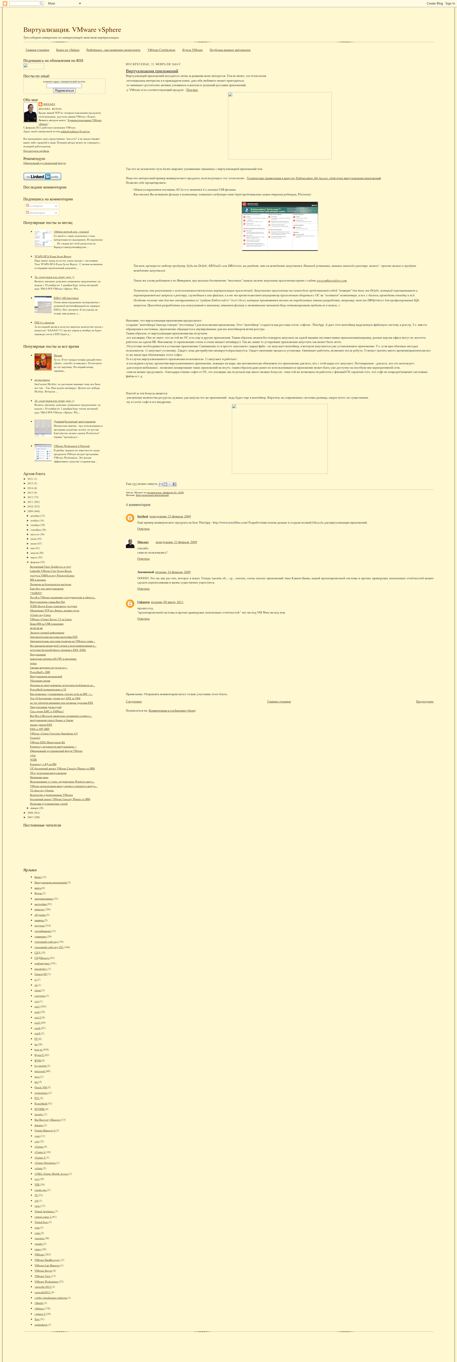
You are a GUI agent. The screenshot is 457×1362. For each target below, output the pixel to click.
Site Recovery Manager (48, 1119)
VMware (40, 1254)
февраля (35, 562)
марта (34, 557)
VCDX (33, 759)
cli (36, 985)
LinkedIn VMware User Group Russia (51, 571)
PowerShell (41, 1103)
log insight (41, 1065)
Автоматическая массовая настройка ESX (54, 637)
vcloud (39, 1168)
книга (38, 888)
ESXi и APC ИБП (40, 729)
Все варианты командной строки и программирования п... (63, 645)
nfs (37, 1082)
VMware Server (44, 1270)
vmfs (38, 1233)
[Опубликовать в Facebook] (174, 484)
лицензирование (44, 898)
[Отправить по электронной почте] (161, 484)
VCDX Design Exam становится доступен (53, 606)
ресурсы (40, 925)
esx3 (37, 1006)
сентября (35, 529)
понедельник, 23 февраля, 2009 (170, 516)
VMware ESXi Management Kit (47, 742)
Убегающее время (40, 680)
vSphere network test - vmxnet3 (71, 231)
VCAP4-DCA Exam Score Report (53, 256)
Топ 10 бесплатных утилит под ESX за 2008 (55, 698)
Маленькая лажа (39, 777)
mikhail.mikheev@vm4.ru (75, 131)
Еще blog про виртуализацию (47, 588)
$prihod (142, 516)
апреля (34, 553)
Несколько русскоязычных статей (49, 803)
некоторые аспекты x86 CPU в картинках (53, 658)
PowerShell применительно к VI (48, 689)
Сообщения (36, 206)
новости (40, 909)
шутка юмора (42, 379)
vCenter (39, 1146)
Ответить (143, 528)
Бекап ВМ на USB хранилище (47, 623)
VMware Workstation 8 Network (72, 446)
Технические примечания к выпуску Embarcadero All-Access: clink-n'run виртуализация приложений (314, 178)
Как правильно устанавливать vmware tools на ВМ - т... (61, 694)
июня (33, 543)
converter (40, 995)
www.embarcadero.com (332, 280)
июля (33, 538)
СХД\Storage (42, 958)
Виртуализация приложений (46, 676)
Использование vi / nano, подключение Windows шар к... (62, 781)
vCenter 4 (40, 1152)
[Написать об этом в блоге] (165, 484)
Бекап (38, 877)
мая (32, 548)
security (39, 1114)
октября (35, 525)
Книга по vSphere (67, 50)
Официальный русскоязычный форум (44, 163)
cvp (37, 1001)
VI (36, 1195)
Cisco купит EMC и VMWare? (47, 711)
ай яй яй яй (36, 628)
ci (36, 979)
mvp (37, 1076)
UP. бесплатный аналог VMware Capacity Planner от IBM (62, 768)
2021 (30, 478)
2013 (30, 492)
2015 (30, 483)
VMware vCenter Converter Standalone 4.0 (54, 733)
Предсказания (38, 654)
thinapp (39, 1125)
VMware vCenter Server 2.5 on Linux (51, 619)
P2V (37, 1098)
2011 (30, 502)
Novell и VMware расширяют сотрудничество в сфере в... (63, 597)
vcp (37, 1179)
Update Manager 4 (45, 1130)
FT (36, 1038)
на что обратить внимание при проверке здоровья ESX (61, 702)
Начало (58, 355)
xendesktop (41, 1324)
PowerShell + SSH (40, 672)
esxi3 (38, 1022)
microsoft (40, 1071)
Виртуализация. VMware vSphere (72, 29)
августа (35, 534)
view (37, 1206)
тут (134, 483)
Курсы (38, 893)
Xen (37, 1319)
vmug (38, 1249)
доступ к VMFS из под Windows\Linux (52, 575)
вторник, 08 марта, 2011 (167, 602)
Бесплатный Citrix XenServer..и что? (50, 566)
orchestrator (41, 1093)
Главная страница (37, 50)
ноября (34, 520)
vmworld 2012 (43, 1286)
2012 (30, 497)
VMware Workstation (47, 1281)
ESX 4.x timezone (45, 322)
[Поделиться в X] (170, 484)
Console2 (35, 737)
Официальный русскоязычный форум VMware (56, 751)
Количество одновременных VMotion (51, 795)
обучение (40, 914)
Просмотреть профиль (36, 151)
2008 (30, 812)
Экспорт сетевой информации (47, 632)
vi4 (37, 1200)
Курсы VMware (192, 50)
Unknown (143, 601)
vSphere (39, 1308)
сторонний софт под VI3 (49, 947)
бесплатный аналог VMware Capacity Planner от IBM (60, 799)
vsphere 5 (40, 1314)
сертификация (43, 931)
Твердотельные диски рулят (46, 707)
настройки (41, 904)
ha (36, 1044)
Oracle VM (41, 1087)
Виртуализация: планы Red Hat (47, 602)
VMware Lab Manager (47, 1265)
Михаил (49, 104)
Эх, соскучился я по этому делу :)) (54, 277)
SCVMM (40, 1109)
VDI (37, 1184)
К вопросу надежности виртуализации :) (53, 746)
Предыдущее (425, 701)
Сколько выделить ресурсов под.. (49, 667)
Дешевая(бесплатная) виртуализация (74, 421)
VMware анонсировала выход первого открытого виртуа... (63, 786)
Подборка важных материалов (230, 50)
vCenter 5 (40, 1157)
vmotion (40, 1238)
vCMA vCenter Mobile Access (52, 1173)
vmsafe (39, 1243)
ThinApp (192, 90)
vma (37, 1227)
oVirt (33, 755)
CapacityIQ (41, 974)
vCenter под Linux (40, 615)
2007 (30, 817)
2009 (30, 511)
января (34, 808)
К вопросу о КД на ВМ (43, 764)
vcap (37, 1136)
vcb (37, 1141)
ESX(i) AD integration (66, 298)
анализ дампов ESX (41, 724)
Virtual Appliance (45, 1211)
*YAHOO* (36, 593)
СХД (38, 952)
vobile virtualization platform (51, 1297)
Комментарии (37, 212)
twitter (33, 663)
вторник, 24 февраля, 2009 (173, 572)
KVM (38, 1060)
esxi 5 (38, 1017)
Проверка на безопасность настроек (50, 584)
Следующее (134, 701)
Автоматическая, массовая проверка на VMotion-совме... (62, 641)
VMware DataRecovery (48, 1260)
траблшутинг (42, 963)
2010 (30, 506)
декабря (35, 515)
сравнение (41, 936)
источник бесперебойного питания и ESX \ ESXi (58, 650)
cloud (38, 990)
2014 (30, 488)
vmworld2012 (43, 1292)
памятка (39, 920)
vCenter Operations (45, 1162)
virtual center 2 (43, 1216)
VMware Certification (161, 50)
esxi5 (38, 1033)
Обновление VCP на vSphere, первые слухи (54, 610)
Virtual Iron (41, 1222)
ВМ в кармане (38, 579)
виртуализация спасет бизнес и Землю (51, 720)
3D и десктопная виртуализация (48, 773)
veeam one (41, 1190)
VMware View (43, 1276)
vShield (39, 1303)
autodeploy (41, 969)
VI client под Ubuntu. (42, 790)
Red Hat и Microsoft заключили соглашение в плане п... (61, 716)
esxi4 (38, 1028)
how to (39, 1049)
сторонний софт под (47, 941)
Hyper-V (40, 1055)
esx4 (37, 1012)
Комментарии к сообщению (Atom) (172, 710)
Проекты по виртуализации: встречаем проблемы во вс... (62, 685)
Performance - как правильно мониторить (113, 50)
